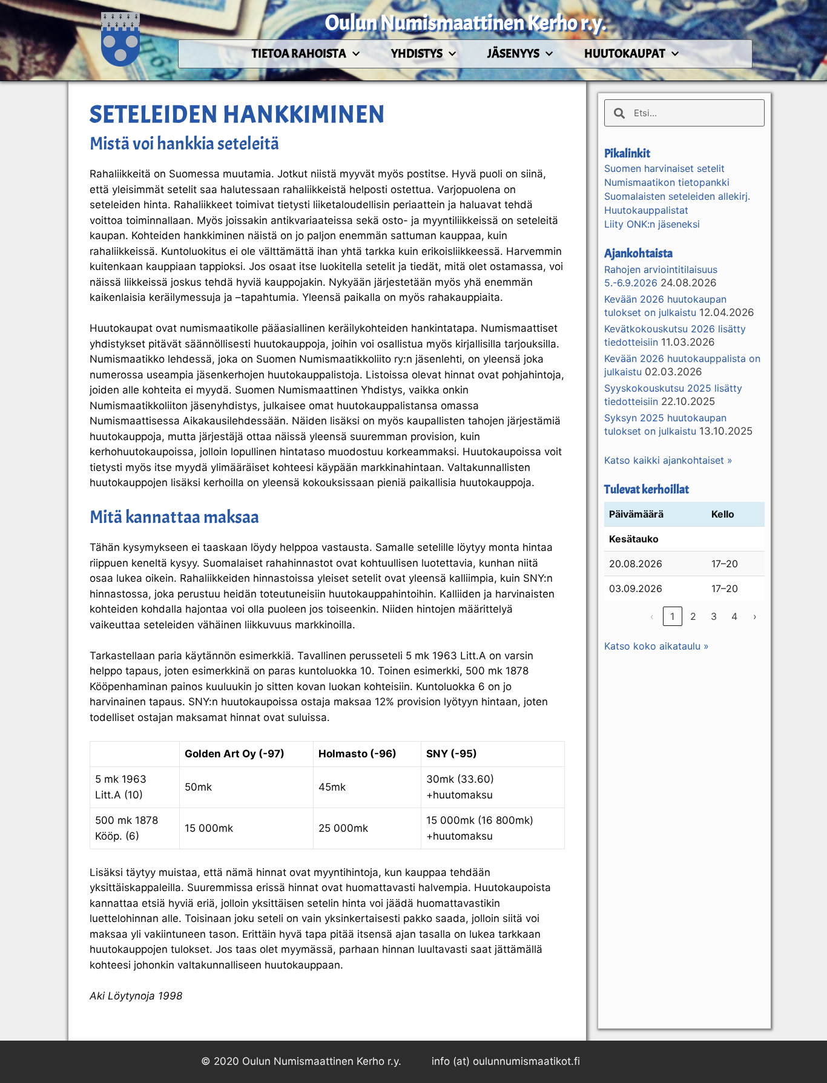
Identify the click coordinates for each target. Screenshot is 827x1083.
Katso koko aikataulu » (656, 646)
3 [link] (714, 616)
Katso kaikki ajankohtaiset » (668, 460)
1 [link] (672, 616)
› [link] (755, 616)
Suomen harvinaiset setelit (664, 168)
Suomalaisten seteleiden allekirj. (677, 196)
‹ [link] (652, 616)
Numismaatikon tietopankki (667, 182)
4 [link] (734, 616)
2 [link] (693, 616)
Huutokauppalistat (646, 210)
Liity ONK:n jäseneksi (652, 224)
